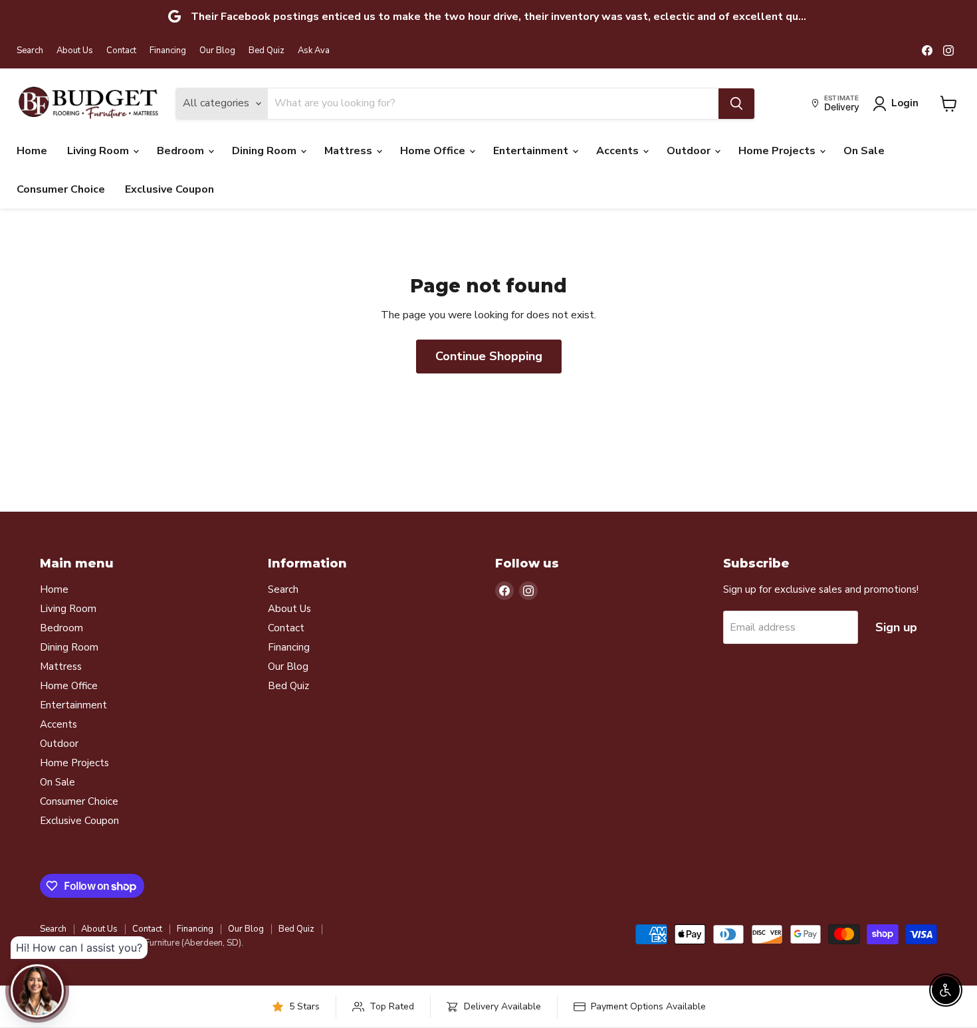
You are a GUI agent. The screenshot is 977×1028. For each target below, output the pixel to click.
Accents (618, 151)
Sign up (896, 627)
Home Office (434, 151)
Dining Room (265, 151)
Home (32, 151)
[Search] (736, 103)
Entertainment (532, 151)
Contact (121, 51)
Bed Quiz (266, 51)
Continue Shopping (488, 356)
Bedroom (182, 151)
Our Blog (217, 51)
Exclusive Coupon (169, 189)
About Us (74, 51)
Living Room (99, 151)
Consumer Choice (61, 189)
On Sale (864, 151)
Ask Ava (314, 51)
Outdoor (690, 151)
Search (30, 51)
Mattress (349, 151)
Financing (168, 51)
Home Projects (778, 151)
